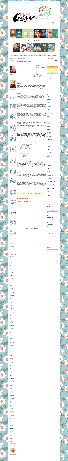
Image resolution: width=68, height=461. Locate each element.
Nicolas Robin (11, 204)
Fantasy (48, 122)
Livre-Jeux (48, 132)
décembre (11, 274)
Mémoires (48, 135)
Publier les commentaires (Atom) (33, 228)
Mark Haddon (11, 190)
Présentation (54, 55)
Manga (48, 133)
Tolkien (12, 231)
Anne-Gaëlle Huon (12, 108)
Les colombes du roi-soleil (50, 185)
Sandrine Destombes (13, 220)
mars (10, 321)
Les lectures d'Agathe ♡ (51, 219)
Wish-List (35, 55)
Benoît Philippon (12, 118)
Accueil (11, 55)
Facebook (52, 71)
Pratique (48, 143)
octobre (11, 294)
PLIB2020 (11, 249)
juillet (10, 281)
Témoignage (48, 156)
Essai (47, 119)
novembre (11, 275)
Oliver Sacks (14, 205)
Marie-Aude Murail (12, 189)
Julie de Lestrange (13, 168)
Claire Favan (11, 131)
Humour (48, 126)
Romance (48, 146)
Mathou (15, 194)
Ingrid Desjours (12, 158)
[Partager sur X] (37, 193)
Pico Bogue (48, 195)
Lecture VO (48, 129)
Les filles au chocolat (50, 188)
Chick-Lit (48, 105)
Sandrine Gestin (13, 221)
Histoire (48, 123)
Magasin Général (49, 191)
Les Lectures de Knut (51, 217)
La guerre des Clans (49, 178)
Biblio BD (21, 55)
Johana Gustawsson (12, 164)
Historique (48, 125)
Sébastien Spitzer (13, 230)
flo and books (50, 212)
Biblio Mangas (25, 55)
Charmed (48, 168)
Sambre (48, 198)
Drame (48, 115)
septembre (11, 278)
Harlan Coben (13, 156)
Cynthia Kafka (12, 137)
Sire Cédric (11, 223)
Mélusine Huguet (12, 201)
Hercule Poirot (49, 172)
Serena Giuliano (12, 222)
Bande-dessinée (49, 99)
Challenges (44, 55)
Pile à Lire (40, 55)
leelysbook (49, 222)
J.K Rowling (11, 160)
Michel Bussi (12, 198)
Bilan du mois (31, 55)
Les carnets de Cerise (50, 184)
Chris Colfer (12, 128)
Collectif (11, 135)
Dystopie (48, 116)
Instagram (52, 72)
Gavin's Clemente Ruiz (13, 152)
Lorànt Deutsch (12, 184)
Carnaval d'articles (12, 246)
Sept (47, 201)
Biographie (48, 102)
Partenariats (49, 55)
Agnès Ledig (11, 98)
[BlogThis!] (36, 193)
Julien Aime (12, 169)
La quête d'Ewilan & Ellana (50, 181)
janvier (11, 272)
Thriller (48, 153)
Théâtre (48, 155)
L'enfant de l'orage (49, 174)
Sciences (48, 149)
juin (10, 265)
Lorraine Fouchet (12, 183)
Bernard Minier (12, 119)
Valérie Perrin (14, 235)
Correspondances (49, 112)
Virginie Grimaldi (13, 238)
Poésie (48, 142)
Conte (48, 109)
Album (48, 96)
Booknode (52, 67)
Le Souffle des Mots (50, 229)
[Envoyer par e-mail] (35, 193)
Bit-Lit (48, 103)
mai (10, 301)
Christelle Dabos (12, 129)
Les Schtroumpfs (49, 182)
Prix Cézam (11, 250)
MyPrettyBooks (50, 215)
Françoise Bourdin (12, 150)
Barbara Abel (12, 115)
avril (10, 268)
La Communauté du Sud (50, 175)
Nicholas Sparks (12, 202)
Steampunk (48, 152)
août (10, 262)
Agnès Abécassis (12, 97)
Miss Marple (48, 194)
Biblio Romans (16, 55)
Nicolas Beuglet (12, 203)
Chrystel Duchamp (12, 130)
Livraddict (53, 66)
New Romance (49, 136)
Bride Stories (49, 165)
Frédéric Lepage (12, 151)
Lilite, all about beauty (51, 226)
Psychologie (48, 145)
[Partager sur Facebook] (38, 193)
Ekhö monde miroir (49, 171)
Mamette (48, 192)
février (11, 271)
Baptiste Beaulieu (12, 114)
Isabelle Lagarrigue (12, 159)
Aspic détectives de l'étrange (51, 164)
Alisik (48, 162)
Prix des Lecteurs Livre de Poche (12, 252)
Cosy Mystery (49, 113)
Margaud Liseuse (50, 224)
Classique (48, 106)
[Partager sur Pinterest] (39, 193)
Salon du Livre (12, 256)
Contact (52, 73)
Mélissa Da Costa (12, 200)
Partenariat (48, 139)
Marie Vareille (12, 188)
